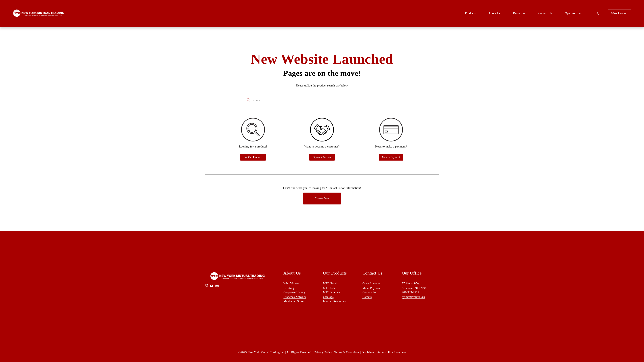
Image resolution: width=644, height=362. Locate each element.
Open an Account (322, 157)
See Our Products (253, 157)
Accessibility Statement (391, 352)
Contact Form (322, 198)
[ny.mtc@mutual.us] (217, 285)
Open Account (573, 13)
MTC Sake (329, 288)
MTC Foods (330, 283)
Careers (367, 296)
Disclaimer (368, 352)
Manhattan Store (293, 301)
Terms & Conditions (346, 352)
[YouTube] (211, 285)
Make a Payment (391, 157)
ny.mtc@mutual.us (413, 296)
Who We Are (291, 283)
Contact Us (545, 13)
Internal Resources (334, 301)
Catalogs (328, 296)
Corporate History (294, 292)
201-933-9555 (410, 292)
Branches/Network (294, 296)
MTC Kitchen (331, 292)
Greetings (289, 288)
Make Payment (619, 13)
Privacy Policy (323, 352)
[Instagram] (206, 285)
